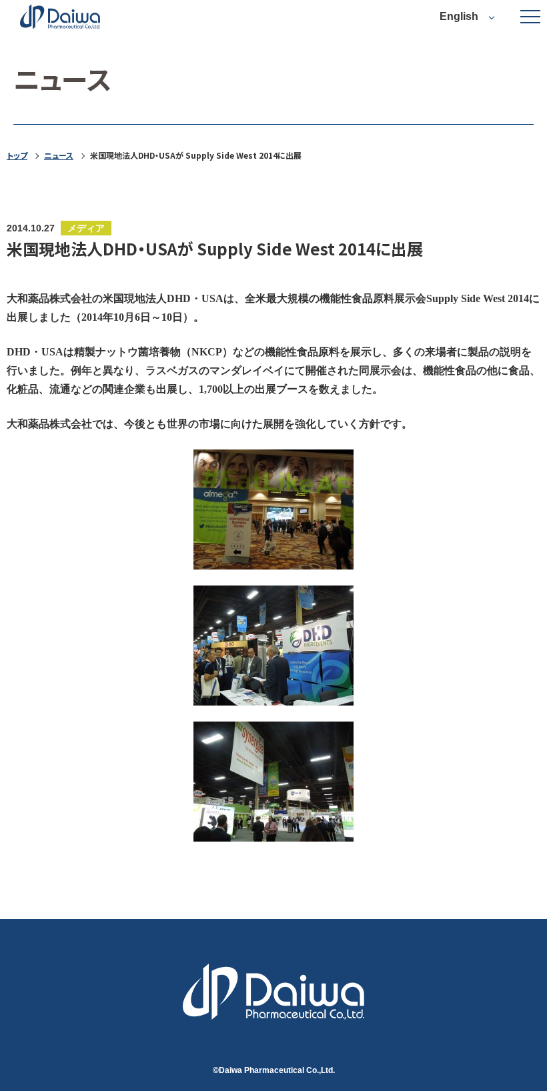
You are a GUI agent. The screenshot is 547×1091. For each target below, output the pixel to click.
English (459, 16)
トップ (17, 155)
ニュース (58, 155)
